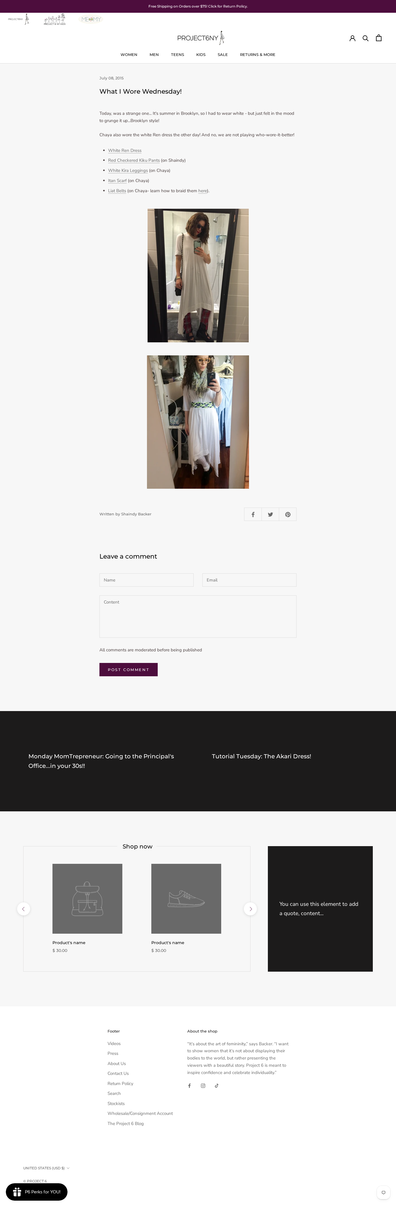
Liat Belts (117, 191)
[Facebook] (189, 1085)
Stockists (116, 1103)
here (202, 191)
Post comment (128, 669)
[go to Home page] (18, 16)
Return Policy (120, 1083)
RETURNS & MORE (257, 54)
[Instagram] (203, 1085)
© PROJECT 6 (35, 1181)
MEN (154, 54)
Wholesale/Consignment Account (140, 1113)
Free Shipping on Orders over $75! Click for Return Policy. (198, 6)
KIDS (201, 54)
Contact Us (118, 1073)
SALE (223, 54)
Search (114, 1093)
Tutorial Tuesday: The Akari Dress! (261, 756)
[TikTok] (217, 1085)
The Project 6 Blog (126, 1123)
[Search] (366, 38)
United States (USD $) (44, 1168)
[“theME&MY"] (90, 16)
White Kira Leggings (128, 170)
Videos (114, 1043)
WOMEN (129, 54)
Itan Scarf (117, 180)
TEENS (177, 54)
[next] (250, 908)
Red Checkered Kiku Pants (134, 160)
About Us (117, 1063)
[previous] (23, 908)
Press (113, 1053)
